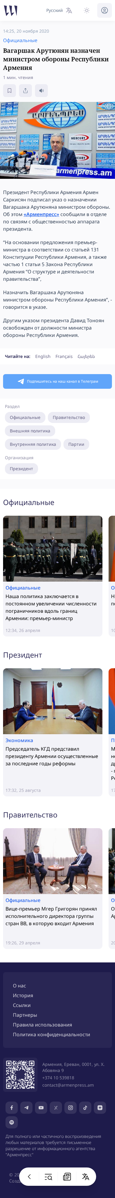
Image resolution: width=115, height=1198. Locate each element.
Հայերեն (86, 356)
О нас (19, 985)
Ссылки (22, 1005)
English (43, 356)
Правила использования (42, 1024)
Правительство (69, 417)
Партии (76, 444)
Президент (21, 468)
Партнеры (25, 1015)
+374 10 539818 (58, 1078)
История (23, 995)
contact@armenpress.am (68, 1085)
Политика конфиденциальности (51, 1034)
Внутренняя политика (33, 444)
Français (64, 356)
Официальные (25, 417)
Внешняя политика (30, 431)
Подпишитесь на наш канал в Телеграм (62, 381)
